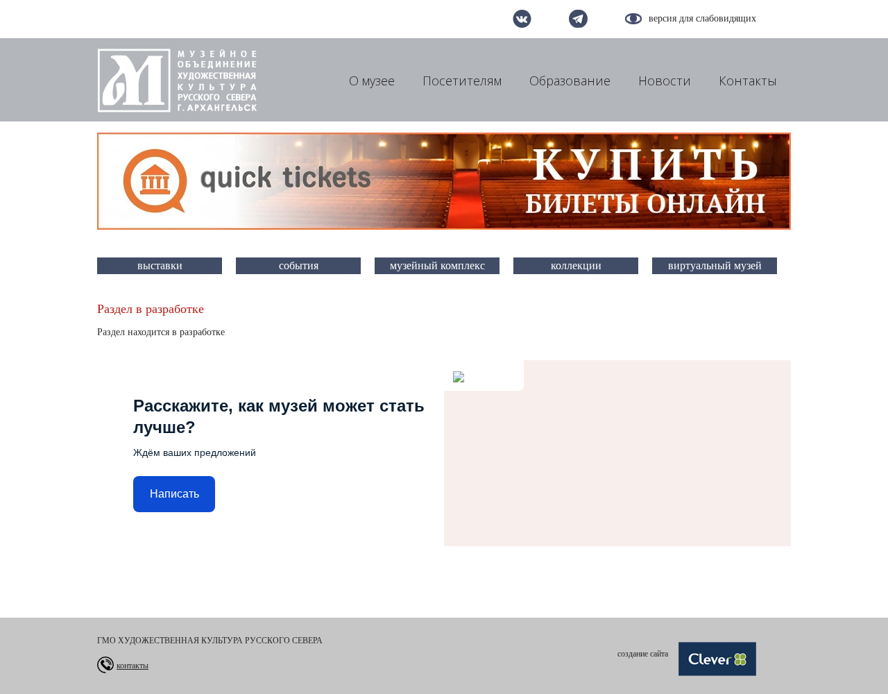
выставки (159, 265)
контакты (132, 665)
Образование (569, 80)
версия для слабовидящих (702, 18)
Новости (664, 80)
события (298, 265)
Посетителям (462, 80)
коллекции (576, 265)
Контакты (748, 80)
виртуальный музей (715, 265)
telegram (578, 19)
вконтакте (522, 19)
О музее (372, 80)
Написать (174, 494)
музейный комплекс (437, 265)
